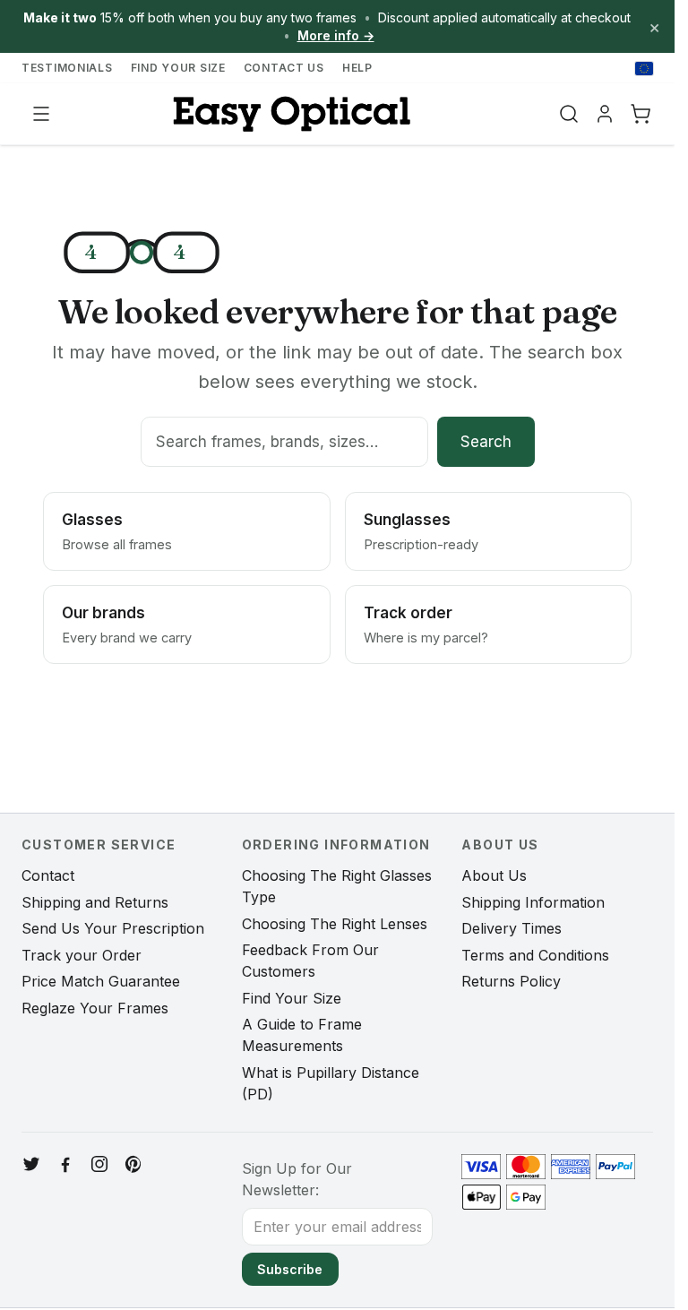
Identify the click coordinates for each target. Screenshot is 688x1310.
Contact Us (284, 67)
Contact (48, 875)
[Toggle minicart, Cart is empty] (640, 114)
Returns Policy (511, 981)
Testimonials (67, 67)
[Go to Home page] (289, 114)
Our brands (127, 624)
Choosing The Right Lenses (334, 924)
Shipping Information (533, 902)
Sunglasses (421, 531)
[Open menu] (41, 114)
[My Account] (605, 114)
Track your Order (82, 955)
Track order (426, 624)
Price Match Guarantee (101, 981)
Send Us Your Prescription (113, 928)
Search (486, 442)
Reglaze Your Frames (95, 1008)
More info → (335, 35)
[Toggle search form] (569, 114)
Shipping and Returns (95, 902)
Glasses (117, 531)
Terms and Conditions (535, 955)
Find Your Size (178, 67)
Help (357, 67)
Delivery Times (511, 928)
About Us (494, 875)
